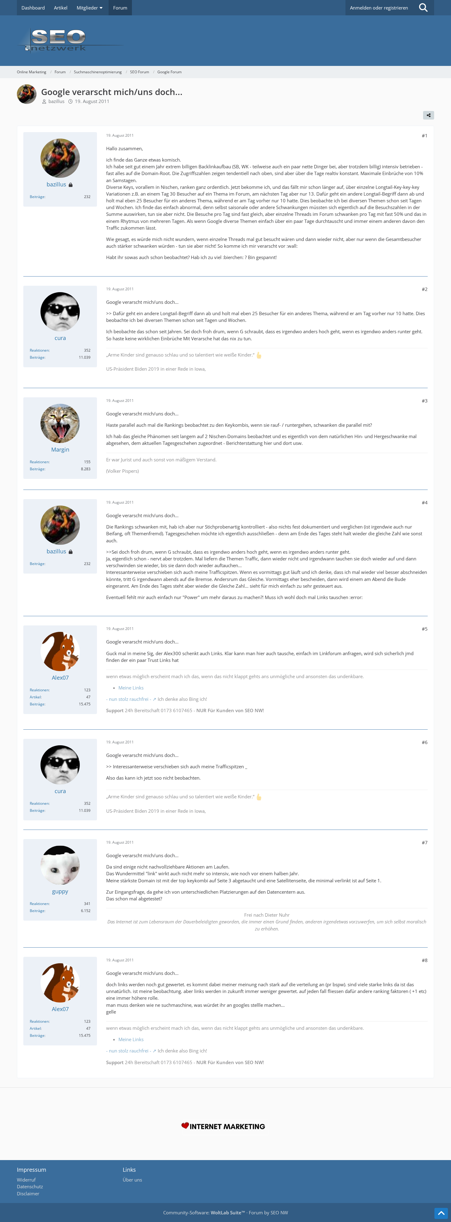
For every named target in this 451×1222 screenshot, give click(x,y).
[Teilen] (428, 115)
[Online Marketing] (225, 41)
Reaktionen (39, 350)
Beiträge (37, 196)
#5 (425, 629)
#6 (425, 742)
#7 (425, 842)
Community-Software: (204, 1212)
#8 (425, 960)
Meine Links (131, 688)
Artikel (35, 697)
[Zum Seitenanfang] (441, 1213)
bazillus (56, 101)
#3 (425, 401)
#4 (425, 502)
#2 (425, 289)
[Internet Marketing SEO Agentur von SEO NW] (225, 1127)
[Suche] (423, 7)
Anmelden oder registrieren (379, 8)
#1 (425, 135)
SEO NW (279, 1212)
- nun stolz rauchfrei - (128, 699)
